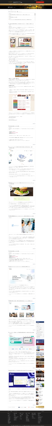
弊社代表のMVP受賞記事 (40, 21)
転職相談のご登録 (17, 137)
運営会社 (41, 4)
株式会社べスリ (25, 234)
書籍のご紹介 (38, 330)
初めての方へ (27, 414)
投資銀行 (14, 414)
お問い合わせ (21, 137)
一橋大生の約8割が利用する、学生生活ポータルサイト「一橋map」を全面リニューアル (19, 14)
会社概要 (38, 414)
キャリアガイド (15, 4)
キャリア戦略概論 (21, 414)
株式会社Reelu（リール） (24, 319)
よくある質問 (31, 4)
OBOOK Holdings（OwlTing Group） (23, 166)
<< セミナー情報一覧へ (41, 408)
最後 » (25, 407)
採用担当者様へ (36, 0)
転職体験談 (26, 4)
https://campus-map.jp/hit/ (12, 117)
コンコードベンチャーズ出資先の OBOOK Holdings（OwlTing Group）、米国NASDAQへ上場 (20, 19)
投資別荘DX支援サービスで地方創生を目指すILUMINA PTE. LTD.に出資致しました (21, 370)
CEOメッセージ (39, 15)
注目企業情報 (36, 4)
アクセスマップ (39, 14)
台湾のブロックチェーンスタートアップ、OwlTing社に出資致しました (19, 266)
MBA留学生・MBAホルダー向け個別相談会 (41, 85)
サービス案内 (20, 4)
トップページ (9, 414)
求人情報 (10, 4)
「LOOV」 (25, 353)
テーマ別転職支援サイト (41, 0)
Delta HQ (25, 391)
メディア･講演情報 (39, 18)
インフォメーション (39, 333)
